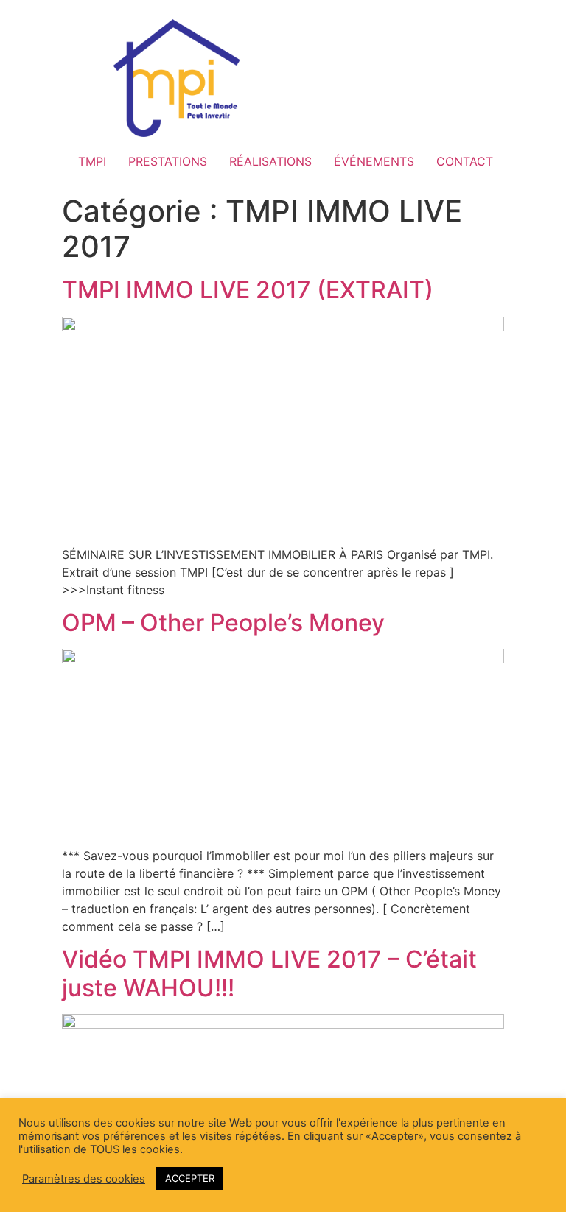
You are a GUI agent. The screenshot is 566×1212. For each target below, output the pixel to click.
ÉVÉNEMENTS (374, 161)
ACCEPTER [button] (189, 1178)
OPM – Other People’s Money (223, 622)
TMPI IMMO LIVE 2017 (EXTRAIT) (247, 289)
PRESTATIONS (167, 161)
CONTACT (464, 161)
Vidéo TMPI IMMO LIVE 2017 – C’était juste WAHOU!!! (269, 973)
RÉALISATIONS (270, 161)
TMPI (92, 161)
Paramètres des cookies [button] (83, 1178)
